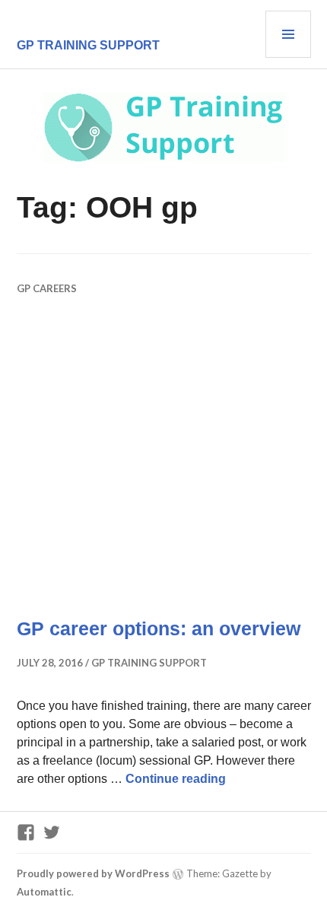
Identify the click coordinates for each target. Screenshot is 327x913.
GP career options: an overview (158, 628)
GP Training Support (88, 45)
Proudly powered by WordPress (93, 873)
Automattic (44, 892)
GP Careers (47, 288)
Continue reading (175, 778)
